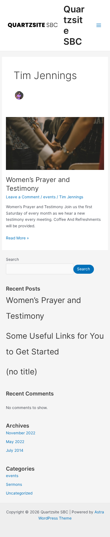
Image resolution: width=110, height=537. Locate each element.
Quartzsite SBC (74, 25)
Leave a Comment (22, 197)
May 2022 (15, 441)
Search (12, 259)
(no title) (21, 371)
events (49, 197)
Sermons (14, 484)
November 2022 (20, 433)
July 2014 (14, 450)
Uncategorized (19, 493)
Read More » (17, 237)
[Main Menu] (99, 25)
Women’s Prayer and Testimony (38, 184)
